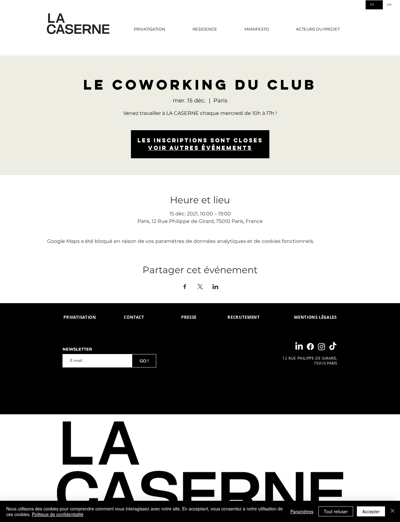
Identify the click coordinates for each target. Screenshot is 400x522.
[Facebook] (310, 346)
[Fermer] (392, 511)
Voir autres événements (200, 147)
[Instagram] (321, 346)
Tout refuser (336, 511)
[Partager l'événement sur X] (200, 286)
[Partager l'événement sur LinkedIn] (215, 286)
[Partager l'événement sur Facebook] (185, 286)
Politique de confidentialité (57, 514)
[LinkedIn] (299, 346)
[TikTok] (333, 346)
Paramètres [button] (301, 511)
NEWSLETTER (77, 349)
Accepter (371, 511)
